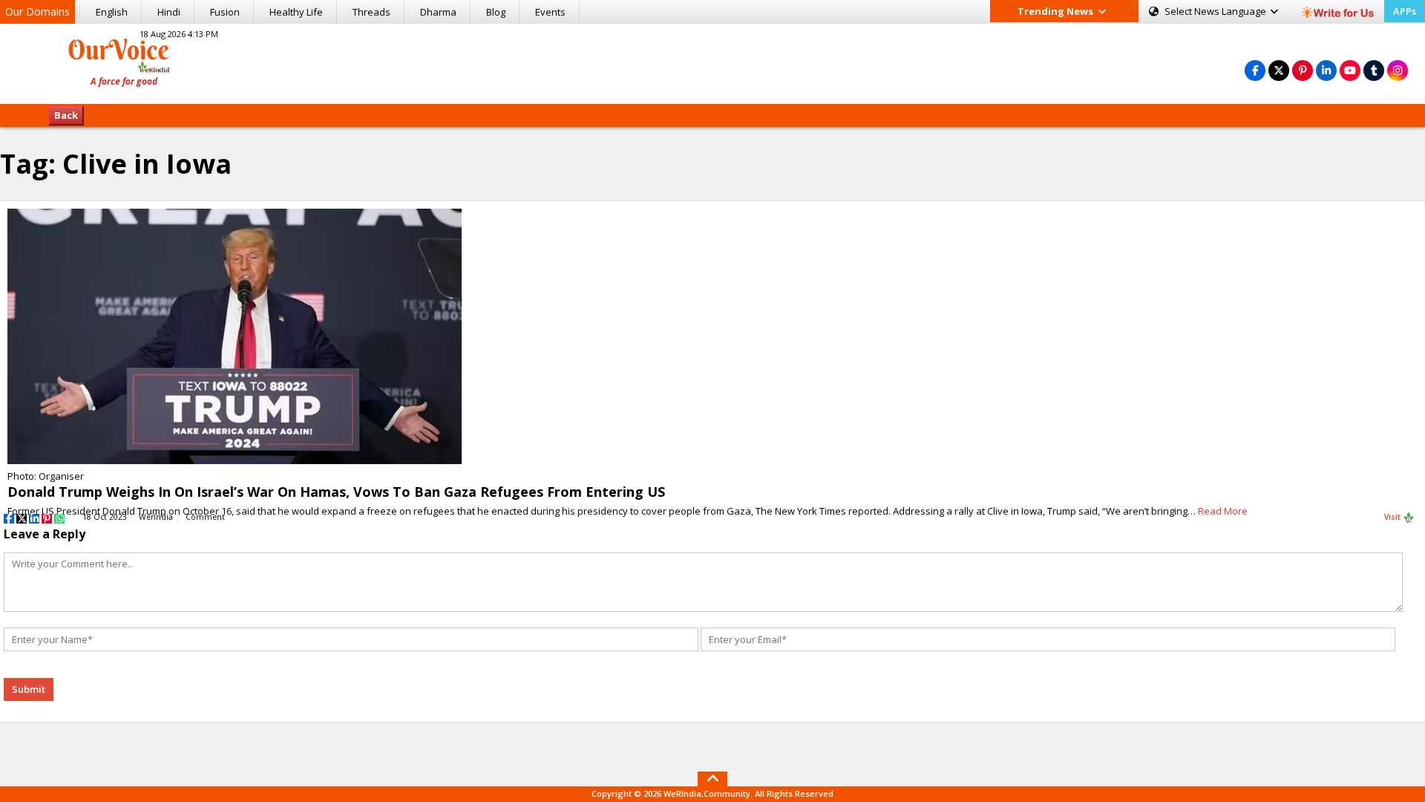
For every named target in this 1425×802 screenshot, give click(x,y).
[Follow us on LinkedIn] (1326, 70)
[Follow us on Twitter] (1278, 70)
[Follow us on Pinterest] (1302, 70)
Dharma (438, 12)
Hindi (168, 12)
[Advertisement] (712, 61)
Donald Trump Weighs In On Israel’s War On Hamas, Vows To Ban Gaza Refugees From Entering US (336, 492)
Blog (495, 12)
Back (66, 115)
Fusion (225, 12)
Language (1216, 11)
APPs (1404, 11)
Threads (371, 12)
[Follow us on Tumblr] (1373, 70)
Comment (205, 517)
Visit (1393, 517)
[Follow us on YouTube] (1350, 70)
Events (550, 12)
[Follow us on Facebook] (1255, 70)
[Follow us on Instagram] (1397, 70)
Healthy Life (296, 12)
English (112, 12)
